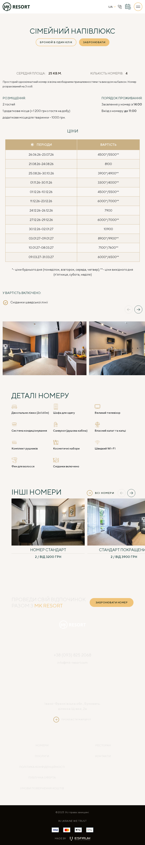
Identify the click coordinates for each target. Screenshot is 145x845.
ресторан (103, 745)
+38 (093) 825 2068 (72, 654)
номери (42, 745)
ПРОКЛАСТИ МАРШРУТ (77, 719)
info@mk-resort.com (72, 662)
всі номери (104, 493)
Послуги (42, 756)
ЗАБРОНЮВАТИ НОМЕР (112, 602)
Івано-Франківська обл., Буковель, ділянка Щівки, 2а (72, 706)
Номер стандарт (48, 549)
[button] (129, 309)
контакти (103, 756)
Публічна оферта (42, 777)
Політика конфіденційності (42, 767)
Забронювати (94, 42)
